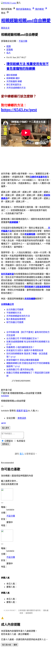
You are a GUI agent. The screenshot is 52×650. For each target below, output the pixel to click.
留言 (25, 411)
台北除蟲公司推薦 (14, 309)
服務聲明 (29, 613)
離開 (15, 645)
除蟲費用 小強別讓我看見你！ (20, 347)
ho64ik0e (5, 396)
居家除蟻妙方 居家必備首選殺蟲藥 (22, 360)
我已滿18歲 (6, 645)
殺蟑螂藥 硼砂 (13, 78)
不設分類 (23, 41)
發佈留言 (5, 444)
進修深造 (22, 418)
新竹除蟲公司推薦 (14, 322)
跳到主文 (5, 28)
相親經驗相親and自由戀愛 (26, 20)
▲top (3, 423)
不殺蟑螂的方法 (13, 313)
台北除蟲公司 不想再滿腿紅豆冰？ (22, 338)
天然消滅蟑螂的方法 (16, 88)
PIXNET (13, 610)
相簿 (8, 46)
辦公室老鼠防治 (13, 84)
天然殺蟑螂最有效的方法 (18, 316)
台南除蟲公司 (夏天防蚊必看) (20, 369)
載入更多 (5, 428)
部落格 (9, 49)
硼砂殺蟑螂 (11, 75)
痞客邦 (19, 411)
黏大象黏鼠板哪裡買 (16, 319)
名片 (8, 53)
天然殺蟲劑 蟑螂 (14, 81)
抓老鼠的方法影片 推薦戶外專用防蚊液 (24, 350)
